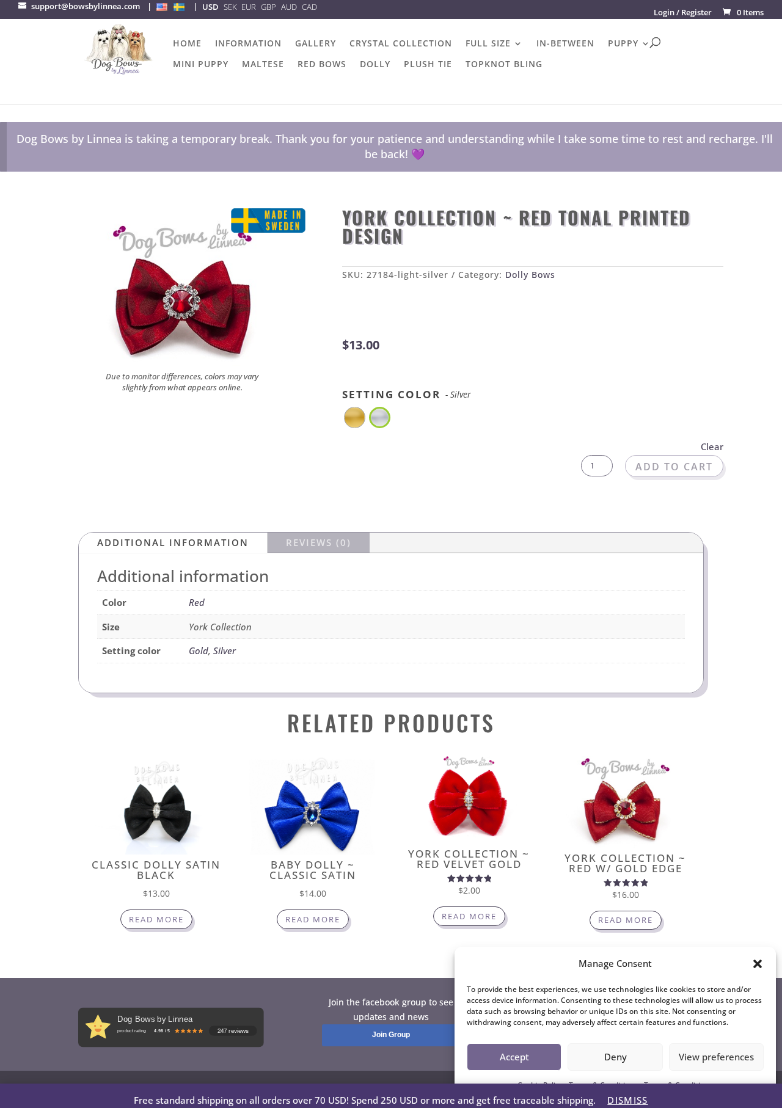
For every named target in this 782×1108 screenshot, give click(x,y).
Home (187, 44)
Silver (224, 650)
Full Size (488, 44)
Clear (712, 446)
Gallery (315, 44)
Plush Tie (428, 65)
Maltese (263, 65)
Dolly (375, 65)
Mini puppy (200, 65)
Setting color (406, 394)
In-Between (565, 44)
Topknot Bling (504, 65)
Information (248, 44)
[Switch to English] (161, 6)
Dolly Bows (530, 274)
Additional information (173, 542)
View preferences (716, 1057)
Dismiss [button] (627, 1100)
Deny (615, 1057)
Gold (198, 650)
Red (197, 602)
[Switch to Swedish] (179, 6)
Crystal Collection (400, 44)
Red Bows (322, 65)
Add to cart (674, 466)
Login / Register (683, 12)
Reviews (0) (318, 542)
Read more (156, 919)
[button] (757, 964)
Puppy (623, 44)
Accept (514, 1057)
